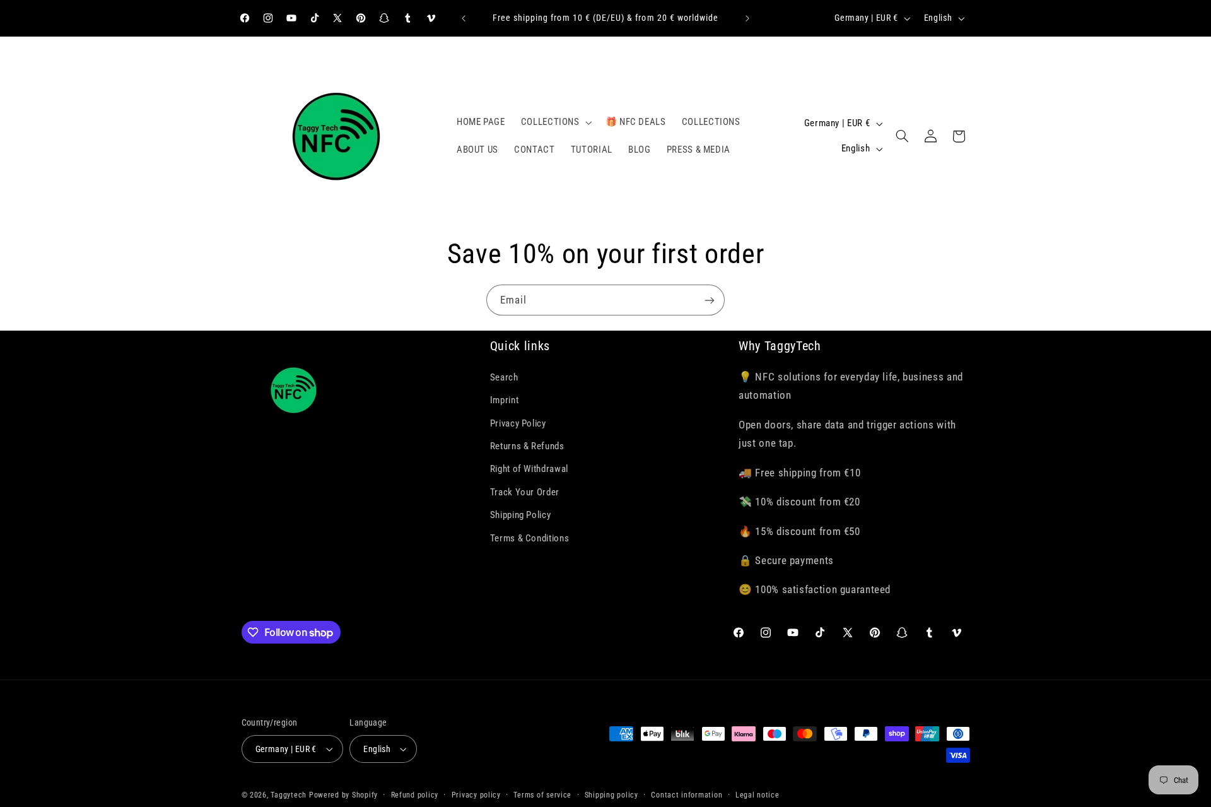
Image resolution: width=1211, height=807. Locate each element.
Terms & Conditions (529, 538)
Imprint (504, 400)
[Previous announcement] (463, 18)
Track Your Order (524, 492)
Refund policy (415, 795)
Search (504, 377)
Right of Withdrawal (529, 468)
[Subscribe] (709, 300)
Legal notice (757, 795)
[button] (555, 122)
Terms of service (542, 795)
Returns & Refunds (527, 446)
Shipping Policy (520, 515)
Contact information (686, 795)
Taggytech (289, 795)
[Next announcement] (747, 18)
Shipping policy (611, 795)
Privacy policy (476, 795)
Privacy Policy (518, 423)
